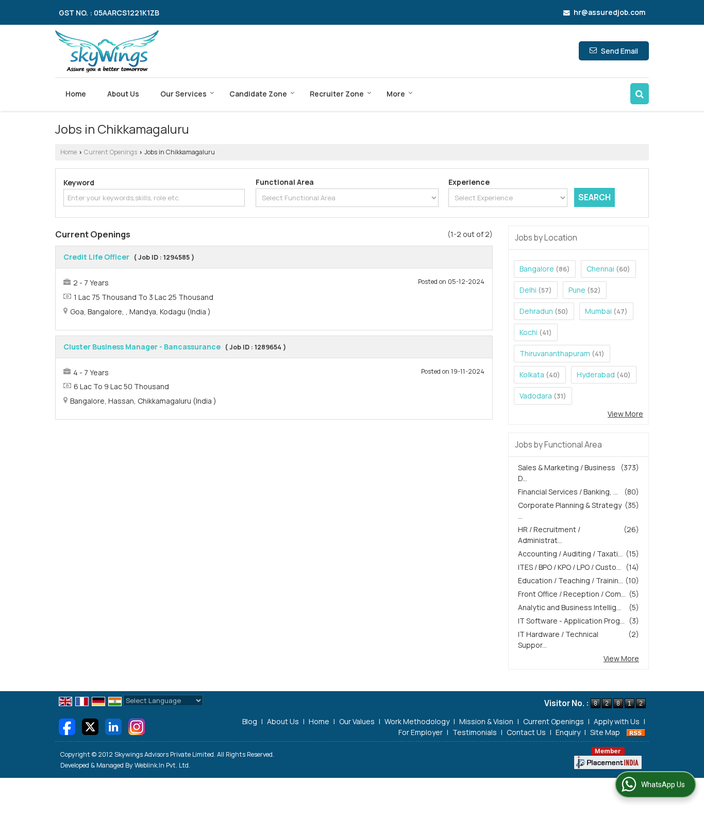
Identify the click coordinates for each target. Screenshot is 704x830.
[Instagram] (136, 725)
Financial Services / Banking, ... (568, 492)
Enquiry (568, 732)
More (396, 94)
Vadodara (535, 396)
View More (625, 414)
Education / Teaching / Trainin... (570, 580)
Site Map (605, 732)
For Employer (420, 732)
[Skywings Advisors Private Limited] (107, 51)
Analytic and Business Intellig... (569, 607)
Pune (576, 290)
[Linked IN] (113, 725)
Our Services (183, 94)
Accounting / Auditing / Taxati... (570, 553)
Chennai (600, 269)
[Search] (639, 93)
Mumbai (598, 311)
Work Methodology (416, 721)
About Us (123, 94)
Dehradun (536, 311)
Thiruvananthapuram (554, 353)
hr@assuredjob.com (609, 12)
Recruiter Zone (337, 94)
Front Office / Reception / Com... (572, 594)
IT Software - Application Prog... (571, 621)
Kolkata (531, 374)
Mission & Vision (486, 721)
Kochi (528, 332)
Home (75, 94)
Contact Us (526, 732)
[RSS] (636, 732)
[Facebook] (67, 725)
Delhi (528, 290)
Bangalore (536, 269)
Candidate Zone (258, 94)
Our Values (357, 721)
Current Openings (110, 152)
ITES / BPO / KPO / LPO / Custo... (569, 567)
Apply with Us (617, 721)
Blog (249, 721)
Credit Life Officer (96, 257)
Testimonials (474, 732)
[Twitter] (90, 725)
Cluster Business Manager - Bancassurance (142, 347)
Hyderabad (596, 374)
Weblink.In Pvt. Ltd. (162, 765)
